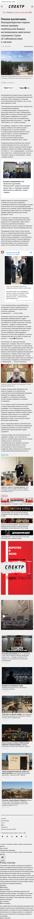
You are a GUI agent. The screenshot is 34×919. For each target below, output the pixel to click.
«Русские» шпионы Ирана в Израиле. (17, 802)
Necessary (4, 887)
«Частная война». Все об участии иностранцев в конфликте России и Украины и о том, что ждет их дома (15, 514)
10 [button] (28, 631)
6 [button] (18, 631)
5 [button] (16, 631)
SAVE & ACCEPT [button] (5, 918)
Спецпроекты (4, 495)
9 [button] (25, 631)
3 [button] (11, 631)
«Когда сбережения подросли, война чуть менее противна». (16, 773)
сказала (11, 338)
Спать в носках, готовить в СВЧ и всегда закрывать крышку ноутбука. (15, 744)
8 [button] (23, 631)
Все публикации (5, 820)
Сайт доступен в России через (17, 12)
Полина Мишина (28, 46)
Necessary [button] (3, 885)
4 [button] (13, 631)
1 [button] (6, 631)
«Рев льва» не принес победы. (17, 715)
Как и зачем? (4, 848)
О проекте (3, 818)
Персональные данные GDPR (8, 829)
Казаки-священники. (16, 187)
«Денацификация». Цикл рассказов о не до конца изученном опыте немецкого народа (15, 537)
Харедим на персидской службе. (14, 687)
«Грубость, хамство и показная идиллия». (15, 489)
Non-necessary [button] (4, 901)
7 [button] (21, 631)
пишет (26, 120)
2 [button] (8, 631)
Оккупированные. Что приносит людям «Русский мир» (16, 504)
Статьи (2, 823)
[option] (17, 615)
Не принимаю (11, 850)
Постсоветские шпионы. (16, 657)
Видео (2, 825)
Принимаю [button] (3, 850)
